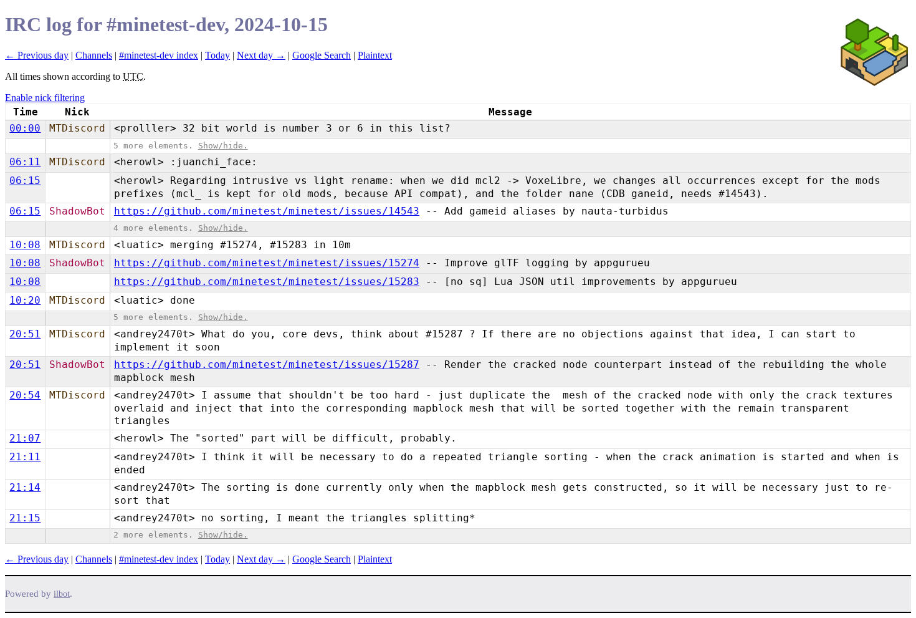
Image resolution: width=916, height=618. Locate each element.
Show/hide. (223, 145)
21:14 (25, 487)
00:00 (25, 128)
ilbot (62, 594)
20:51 (25, 334)
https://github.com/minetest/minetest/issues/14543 (266, 211)
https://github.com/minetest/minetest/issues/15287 (266, 364)
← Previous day (37, 55)
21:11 (25, 457)
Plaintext (375, 55)
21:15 (25, 518)
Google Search (321, 55)
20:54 (25, 395)
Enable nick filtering (45, 97)
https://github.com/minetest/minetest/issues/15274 (266, 263)
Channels (93, 55)
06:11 (25, 162)
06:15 (25, 180)
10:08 (25, 245)
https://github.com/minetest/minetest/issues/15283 (266, 281)
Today (217, 55)
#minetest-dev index (158, 55)
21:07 (25, 438)
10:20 (25, 300)
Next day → (261, 55)
